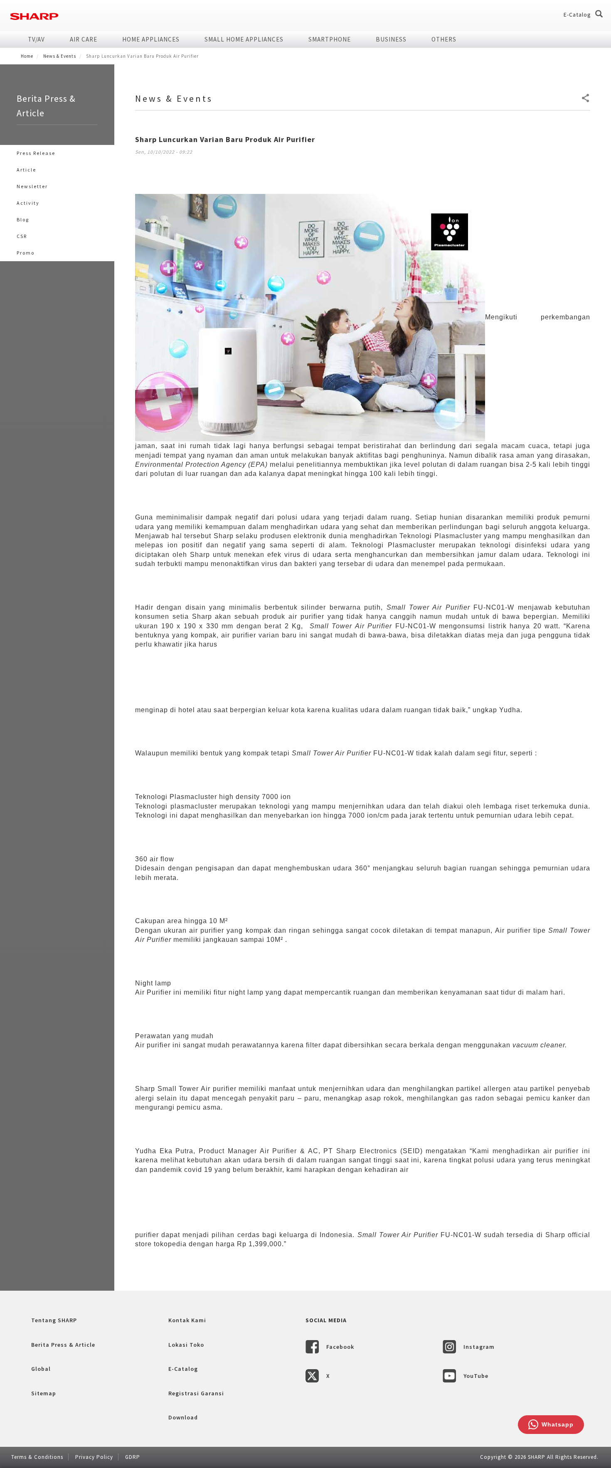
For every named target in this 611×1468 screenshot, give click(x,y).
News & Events (59, 56)
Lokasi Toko (186, 1344)
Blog (23, 219)
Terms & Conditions (37, 1457)
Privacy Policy (94, 1457)
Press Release (36, 153)
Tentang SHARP (54, 1320)
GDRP (132, 1457)
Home (27, 56)
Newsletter (32, 186)
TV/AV (36, 39)
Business (391, 39)
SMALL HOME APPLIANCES (243, 39)
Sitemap (43, 1393)
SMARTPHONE (329, 39)
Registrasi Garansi (196, 1393)
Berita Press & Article (63, 1344)
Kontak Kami (187, 1320)
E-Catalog (577, 14)
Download (183, 1417)
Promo (25, 253)
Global (41, 1368)
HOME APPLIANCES (151, 39)
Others (443, 39)
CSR (22, 236)
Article (26, 170)
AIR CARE (83, 39)
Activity (28, 203)
